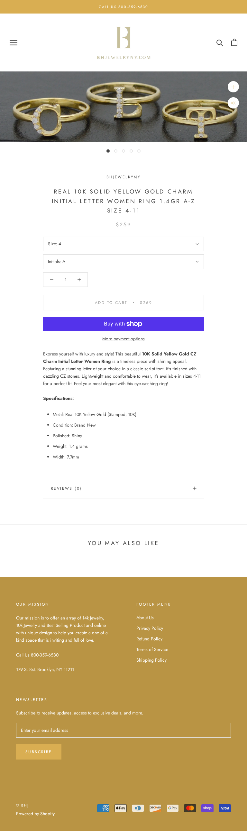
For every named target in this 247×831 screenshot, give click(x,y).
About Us (145, 617)
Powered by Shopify (35, 813)
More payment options (123, 338)
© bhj (22, 805)
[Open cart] (234, 42)
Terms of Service (152, 649)
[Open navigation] (13, 42)
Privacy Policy (149, 628)
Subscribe (38, 752)
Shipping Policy (151, 660)
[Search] (219, 42)
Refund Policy (149, 639)
